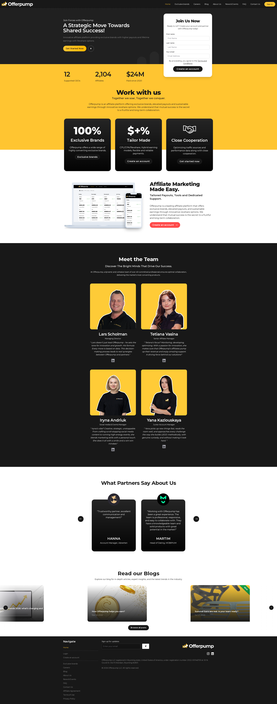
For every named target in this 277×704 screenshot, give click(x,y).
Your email (170, 52)
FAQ (244, 4)
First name (170, 34)
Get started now (190, 161)
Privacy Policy (69, 699)
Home (167, 4)
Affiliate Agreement (71, 691)
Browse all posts (138, 628)
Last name (170, 43)
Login (65, 654)
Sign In (270, 4)
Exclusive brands (182, 4)
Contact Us (255, 4)
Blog (207, 4)
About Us (217, 4)
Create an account (188, 69)
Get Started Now (75, 48)
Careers (197, 4)
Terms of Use (68, 695)
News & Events (231, 4)
